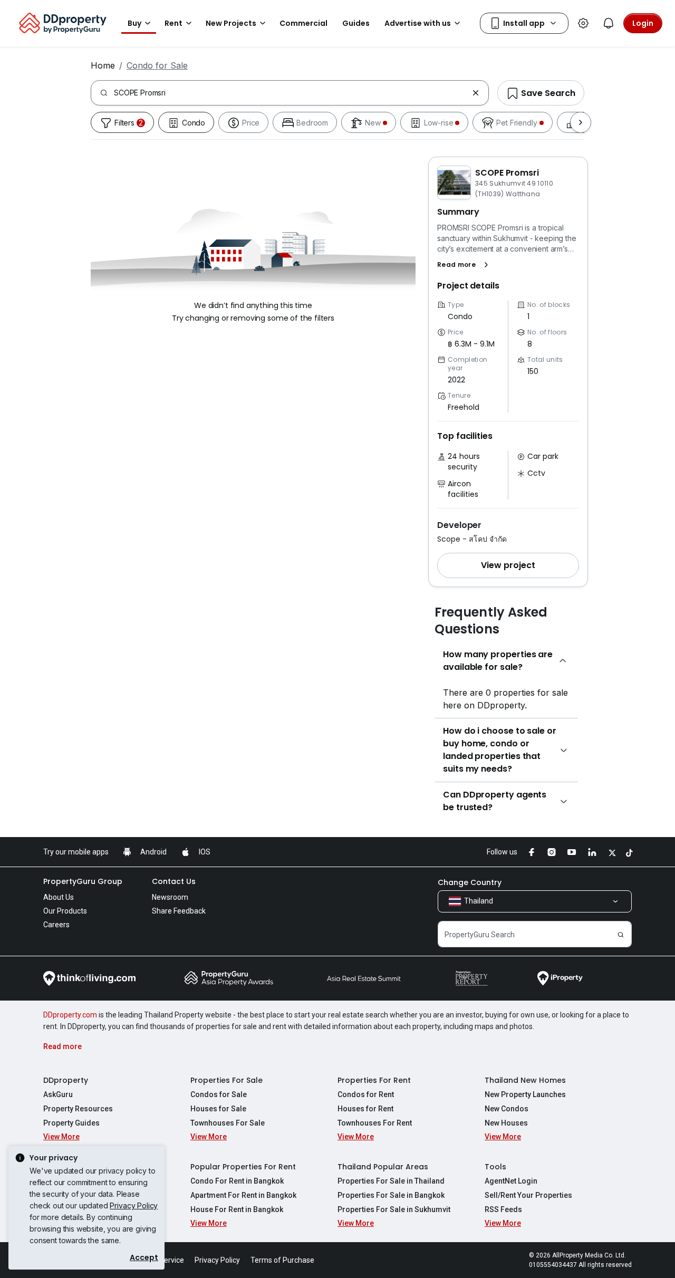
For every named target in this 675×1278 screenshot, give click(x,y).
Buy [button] (134, 23)
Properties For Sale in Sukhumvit (394, 1209)
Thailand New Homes (525, 1080)
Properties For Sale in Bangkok (391, 1195)
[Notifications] (608, 23)
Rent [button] (173, 23)
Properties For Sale (226, 1080)
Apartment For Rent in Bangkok (243, 1195)
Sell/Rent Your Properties (528, 1195)
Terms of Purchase (282, 1260)
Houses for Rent (365, 1108)
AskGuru (58, 1094)
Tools (495, 1166)
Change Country (470, 882)
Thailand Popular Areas (383, 1166)
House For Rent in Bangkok (236, 1209)
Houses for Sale (218, 1108)
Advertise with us (417, 23)
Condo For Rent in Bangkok (237, 1181)
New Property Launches (525, 1094)
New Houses (506, 1123)
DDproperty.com (70, 1015)
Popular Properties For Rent (243, 1166)
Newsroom (170, 897)
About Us (58, 897)
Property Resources (78, 1108)
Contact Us (174, 881)
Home (103, 65)
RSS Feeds (503, 1209)
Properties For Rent (374, 1080)
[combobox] (291, 92)
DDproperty (65, 1080)
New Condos (506, 1108)
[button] (465, 264)
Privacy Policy (134, 1205)
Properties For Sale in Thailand (391, 1181)
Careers (56, 924)
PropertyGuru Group (82, 881)
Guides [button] (356, 23)
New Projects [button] (231, 23)
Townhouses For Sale (227, 1123)
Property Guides (71, 1123)
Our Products (65, 911)
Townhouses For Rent (375, 1123)
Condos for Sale (218, 1094)
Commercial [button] (303, 23)
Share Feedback (179, 911)
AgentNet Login (511, 1181)
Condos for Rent (366, 1094)
